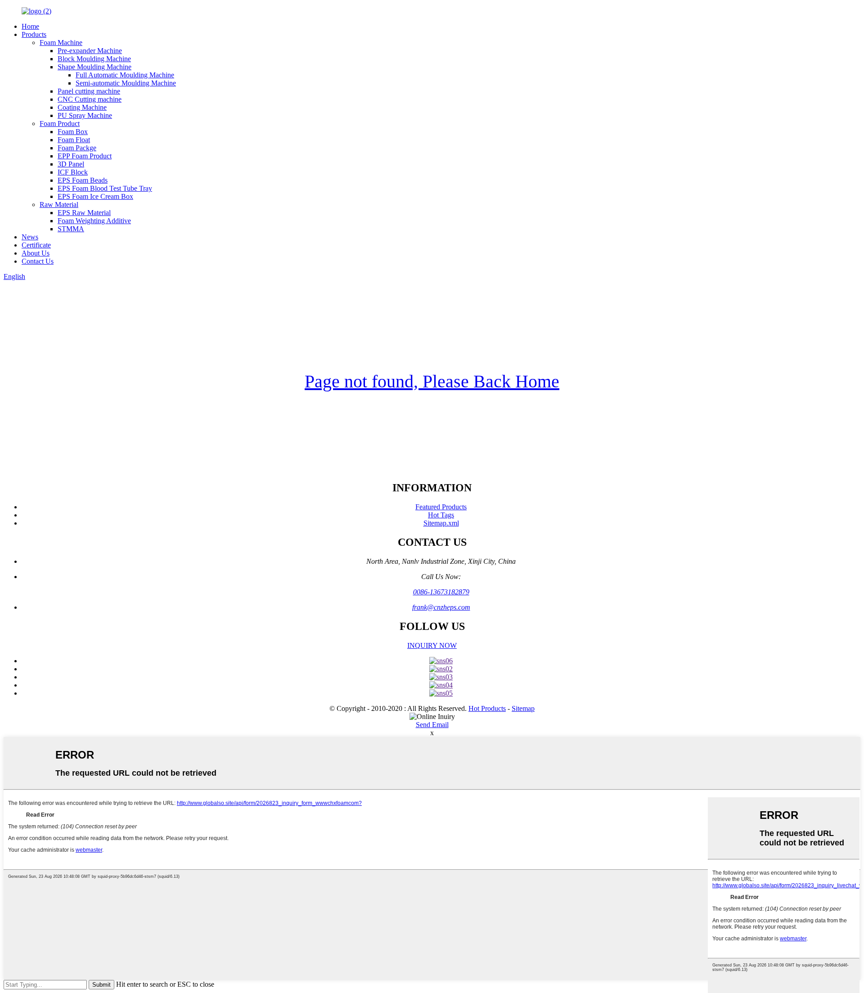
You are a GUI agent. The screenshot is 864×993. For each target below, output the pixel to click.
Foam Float (74, 140)
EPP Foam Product (85, 156)
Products (34, 34)
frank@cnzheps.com (441, 607)
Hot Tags (441, 515)
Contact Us (38, 261)
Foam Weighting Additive (94, 221)
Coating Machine (82, 107)
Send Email (432, 724)
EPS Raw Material (84, 212)
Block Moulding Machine (94, 59)
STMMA (71, 229)
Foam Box (73, 131)
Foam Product (60, 123)
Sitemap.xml (441, 523)
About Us (36, 253)
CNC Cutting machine (90, 99)
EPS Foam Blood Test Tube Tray (105, 188)
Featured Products (441, 507)
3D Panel (71, 164)
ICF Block (73, 172)
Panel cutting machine (89, 91)
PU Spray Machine (85, 115)
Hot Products (487, 708)
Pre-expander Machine (90, 50)
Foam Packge (77, 148)
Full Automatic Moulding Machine (125, 75)
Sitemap (523, 708)
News (30, 237)
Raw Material (59, 204)
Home (30, 26)
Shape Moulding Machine (94, 67)
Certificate (36, 245)
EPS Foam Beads (83, 180)
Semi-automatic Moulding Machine (126, 83)
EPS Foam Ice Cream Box (95, 196)
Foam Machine (61, 42)
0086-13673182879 (441, 592)
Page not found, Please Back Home (432, 381)
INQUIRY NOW (432, 645)
